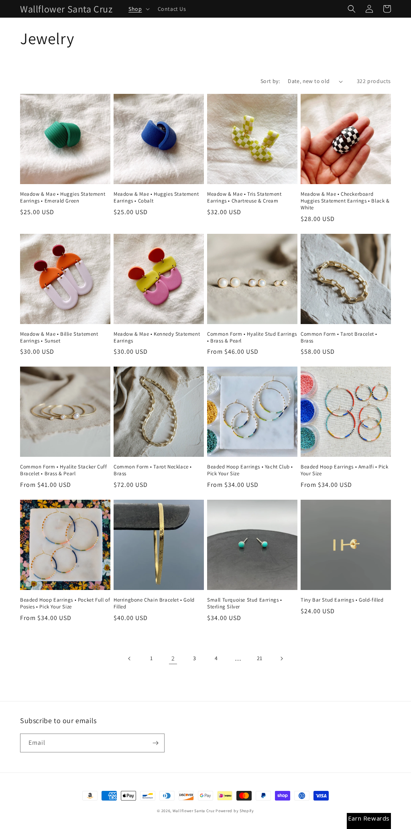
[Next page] (281, 658)
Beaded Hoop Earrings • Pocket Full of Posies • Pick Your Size (65, 603)
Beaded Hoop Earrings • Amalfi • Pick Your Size (345, 470)
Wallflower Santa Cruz (194, 810)
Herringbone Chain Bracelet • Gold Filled (154, 603)
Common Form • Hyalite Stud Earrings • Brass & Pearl (252, 337)
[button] (138, 8)
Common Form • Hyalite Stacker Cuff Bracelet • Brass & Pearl (63, 470)
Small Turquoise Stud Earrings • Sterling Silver (244, 603)
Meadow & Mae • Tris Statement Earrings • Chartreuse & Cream (244, 197)
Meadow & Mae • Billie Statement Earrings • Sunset (59, 337)
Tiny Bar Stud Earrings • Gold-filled (342, 600)
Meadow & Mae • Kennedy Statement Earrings (157, 337)
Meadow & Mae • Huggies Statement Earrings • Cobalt (156, 197)
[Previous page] (129, 658)
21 (259, 658)
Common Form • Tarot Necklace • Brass (153, 470)
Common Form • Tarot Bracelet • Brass (339, 337)
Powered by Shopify (235, 810)
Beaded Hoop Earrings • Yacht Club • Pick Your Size (250, 470)
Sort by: (270, 81)
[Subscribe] (155, 743)
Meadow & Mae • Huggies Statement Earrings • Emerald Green (62, 197)
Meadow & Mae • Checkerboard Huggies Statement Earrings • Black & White (345, 201)
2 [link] (173, 658)
